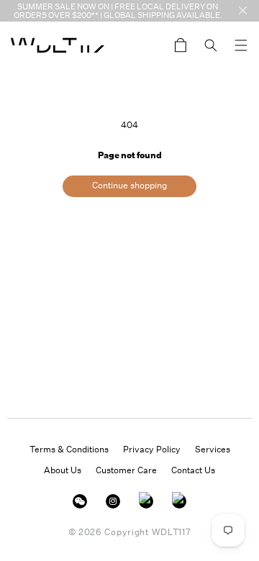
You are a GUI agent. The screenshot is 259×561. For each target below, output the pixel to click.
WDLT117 (171, 531)
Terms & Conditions (69, 449)
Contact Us (193, 470)
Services (212, 449)
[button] (241, 45)
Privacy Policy (152, 449)
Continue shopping (129, 185)
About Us (62, 470)
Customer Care (126, 470)
